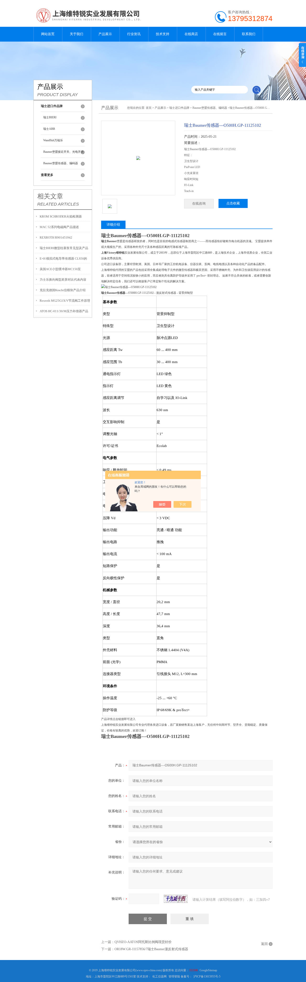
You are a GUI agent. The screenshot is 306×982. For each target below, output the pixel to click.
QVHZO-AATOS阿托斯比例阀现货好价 (143, 942)
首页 (149, 107)
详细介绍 (113, 224)
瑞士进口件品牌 (179, 107)
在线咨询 (199, 203)
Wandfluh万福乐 (53, 140)
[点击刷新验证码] (176, 899)
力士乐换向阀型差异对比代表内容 (63, 279)
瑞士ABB (49, 129)
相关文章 (50, 196)
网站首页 (48, 34)
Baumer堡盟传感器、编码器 (60, 163)
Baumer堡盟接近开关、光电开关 (63, 151)
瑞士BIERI (49, 117)
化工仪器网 (159, 976)
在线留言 (220, 34)
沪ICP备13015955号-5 (206, 976)
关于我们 (76, 34)
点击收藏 (233, 203)
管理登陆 (174, 976)
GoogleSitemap (208, 970)
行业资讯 (134, 34)
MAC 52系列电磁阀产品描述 (59, 227)
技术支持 (162, 34)
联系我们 (248, 34)
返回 (264, 944)
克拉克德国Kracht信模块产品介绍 (63, 290)
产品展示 (105, 34)
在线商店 (191, 34)
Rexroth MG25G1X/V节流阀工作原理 (65, 300)
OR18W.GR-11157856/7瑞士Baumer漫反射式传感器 (151, 949)
